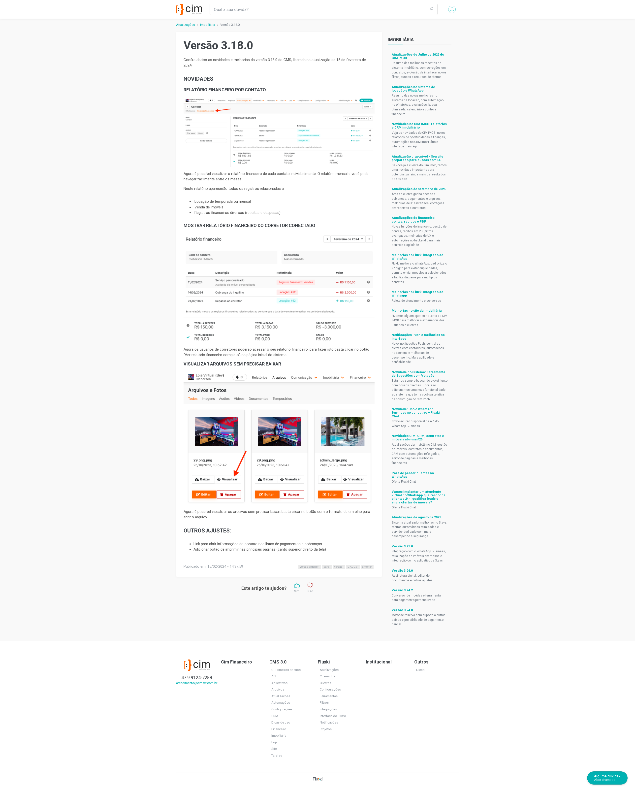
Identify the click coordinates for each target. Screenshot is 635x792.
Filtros (324, 702)
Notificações (329, 722)
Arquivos (277, 689)
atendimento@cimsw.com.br (196, 683)
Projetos (326, 729)
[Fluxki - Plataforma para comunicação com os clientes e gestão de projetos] (317, 778)
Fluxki (324, 661)
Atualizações (185, 25)
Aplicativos (279, 683)
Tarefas (276, 755)
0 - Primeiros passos (286, 670)
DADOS (353, 566)
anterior (367, 566)
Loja (274, 742)
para (327, 566)
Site (274, 749)
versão (338, 566)
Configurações (281, 709)
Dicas (420, 670)
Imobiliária (207, 25)
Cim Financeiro (236, 661)
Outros (421, 661)
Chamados (327, 676)
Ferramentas (329, 696)
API (273, 676)
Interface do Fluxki (333, 716)
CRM (274, 716)
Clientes (325, 683)
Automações (280, 702)
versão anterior (309, 566)
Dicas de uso (280, 722)
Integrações (328, 709)
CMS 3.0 (277, 661)
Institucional (379, 661)
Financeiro (278, 729)
